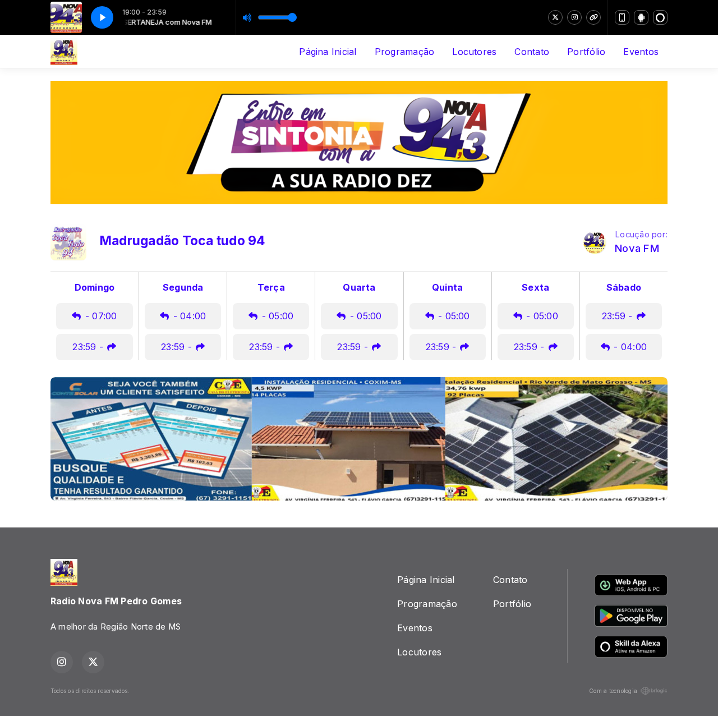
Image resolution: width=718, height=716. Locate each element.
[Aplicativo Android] (641, 17)
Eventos (641, 51)
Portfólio (586, 51)
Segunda (183, 287)
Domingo (95, 287)
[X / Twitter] (555, 17)
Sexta (535, 287)
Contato (531, 51)
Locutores (474, 51)
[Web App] (622, 17)
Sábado (623, 287)
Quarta (359, 287)
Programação (405, 51)
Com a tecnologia (613, 690)
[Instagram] (574, 17)
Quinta (447, 287)
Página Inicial (327, 51)
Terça (271, 287)
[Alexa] (660, 17)
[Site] (593, 17)
